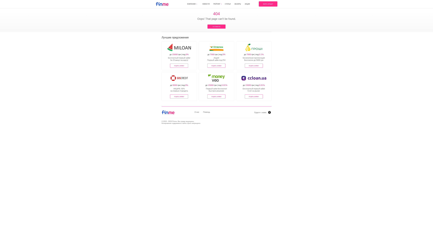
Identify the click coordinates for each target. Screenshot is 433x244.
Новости (206, 4)
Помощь (206, 112)
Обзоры (237, 4)
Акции (247, 4)
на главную (216, 26)
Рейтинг (216, 4)
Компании (191, 4)
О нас (197, 112)
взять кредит (268, 4)
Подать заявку (179, 65)
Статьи (228, 4)
